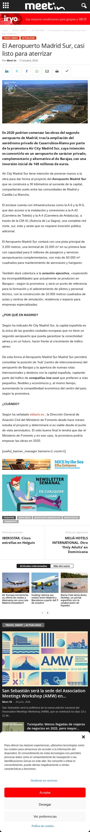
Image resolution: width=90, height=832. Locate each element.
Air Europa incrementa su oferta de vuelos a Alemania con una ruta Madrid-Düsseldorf (15, 598)
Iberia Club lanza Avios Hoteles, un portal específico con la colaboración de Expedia (74, 600)
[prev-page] (42, 612)
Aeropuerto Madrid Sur (47, 517)
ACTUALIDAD (37, 30)
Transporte (10, 521)
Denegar (45, 804)
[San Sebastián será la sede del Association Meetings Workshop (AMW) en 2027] (45, 658)
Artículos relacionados (33, 566)
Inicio (5, 30)
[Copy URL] (66, 71)
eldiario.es (37, 414)
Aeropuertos (71, 517)
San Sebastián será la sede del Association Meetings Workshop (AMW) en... (43, 693)
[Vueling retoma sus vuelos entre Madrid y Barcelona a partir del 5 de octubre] (45, 583)
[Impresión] (56, 71)
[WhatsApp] (36, 71)
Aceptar (45, 792)
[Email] (46, 71)
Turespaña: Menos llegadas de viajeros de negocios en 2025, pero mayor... (56, 726)
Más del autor (62, 566)
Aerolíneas (25, 517)
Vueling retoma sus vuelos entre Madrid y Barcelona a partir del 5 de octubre (44, 598)
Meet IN (7, 701)
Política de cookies (43, 826)
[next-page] (47, 612)
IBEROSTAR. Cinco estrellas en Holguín (18, 540)
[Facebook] (26, 71)
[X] (16, 71)
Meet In (11, 60)
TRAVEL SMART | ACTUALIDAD (23, 625)
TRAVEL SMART (19, 30)
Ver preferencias (45, 816)
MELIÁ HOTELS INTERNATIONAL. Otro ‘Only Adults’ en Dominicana (70, 545)
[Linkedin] (6, 71)
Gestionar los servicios (44, 780)
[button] (83, 737)
